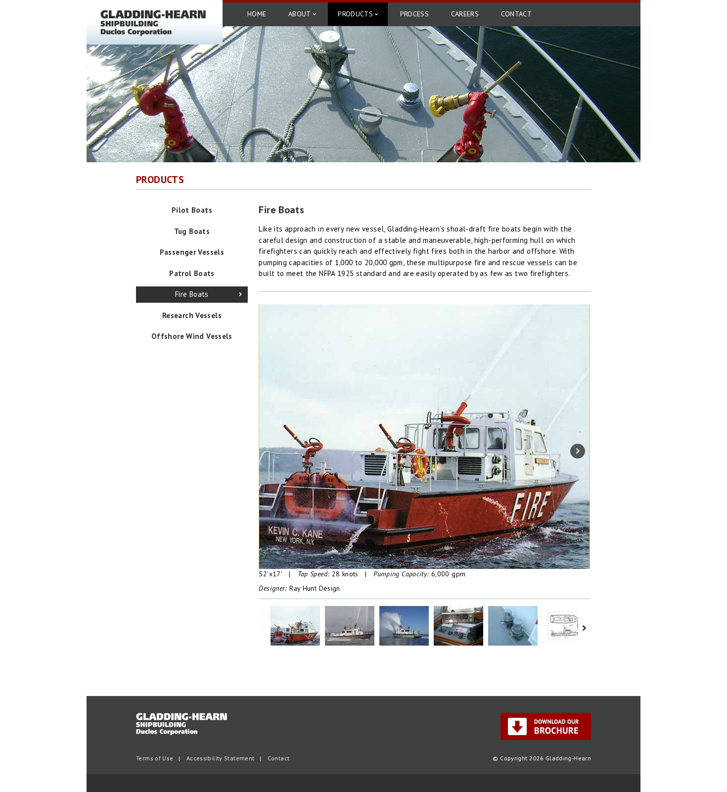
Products (355, 13)
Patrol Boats (192, 273)
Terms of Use (155, 758)
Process (414, 13)
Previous (271, 451)
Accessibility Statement (220, 758)
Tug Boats (192, 231)
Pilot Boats (192, 210)
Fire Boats (192, 294)
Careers (465, 13)
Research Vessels (192, 315)
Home (257, 13)
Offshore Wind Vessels (191, 336)
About (299, 13)
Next (577, 451)
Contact (516, 13)
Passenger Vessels (192, 252)
